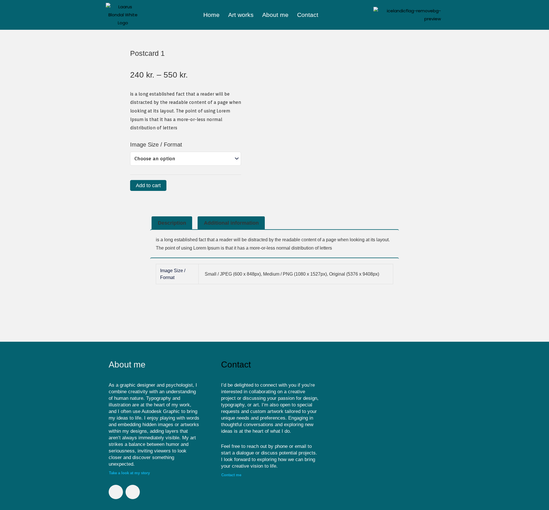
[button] (339, 419)
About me (275, 14)
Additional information (231, 223)
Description (172, 223)
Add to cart (148, 185)
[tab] (172, 223)
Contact (307, 14)
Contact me (231, 475)
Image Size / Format (156, 144)
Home (211, 14)
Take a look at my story (129, 473)
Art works (241, 14)
